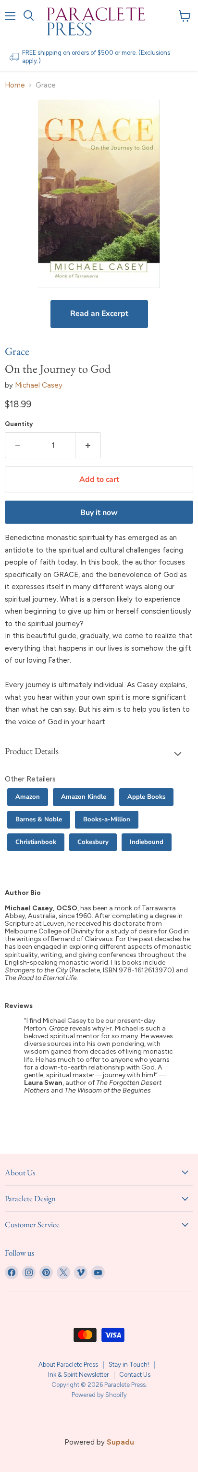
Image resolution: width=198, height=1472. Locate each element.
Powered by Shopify (99, 1394)
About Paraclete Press (68, 1364)
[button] (99, 753)
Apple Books (146, 797)
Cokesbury (93, 842)
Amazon (27, 797)
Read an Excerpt (99, 313)
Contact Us (134, 1374)
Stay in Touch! (129, 1364)
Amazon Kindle (83, 797)
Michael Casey (38, 385)
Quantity (19, 424)
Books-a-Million (106, 819)
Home (15, 85)
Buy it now (99, 512)
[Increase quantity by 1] (88, 445)
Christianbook (35, 842)
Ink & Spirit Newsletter (78, 1374)
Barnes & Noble (38, 819)
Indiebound (146, 842)
